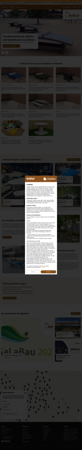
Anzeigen (43, 267)
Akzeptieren (48, 271)
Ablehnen (33, 271)
